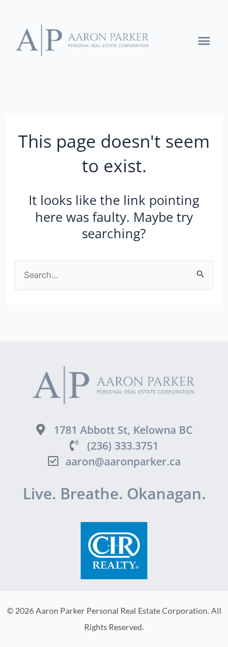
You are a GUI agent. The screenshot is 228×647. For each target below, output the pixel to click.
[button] (203, 40)
